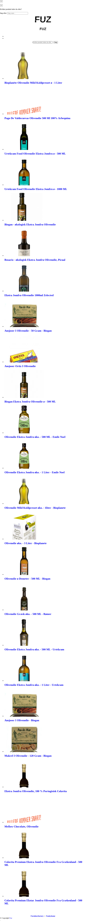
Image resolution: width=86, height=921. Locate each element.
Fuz (10, 918)
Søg (55, 42)
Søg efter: (3, 13)
